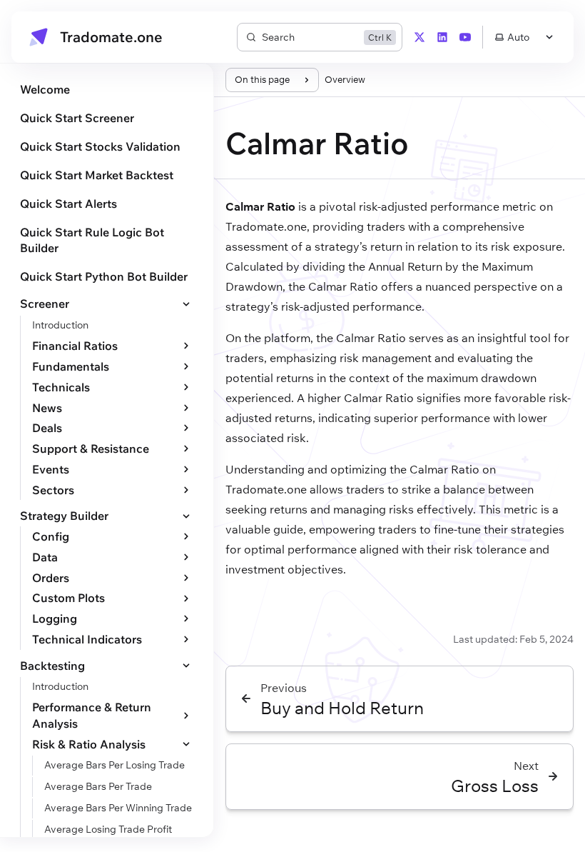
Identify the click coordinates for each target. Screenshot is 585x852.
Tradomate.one (111, 37)
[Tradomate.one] (39, 37)
